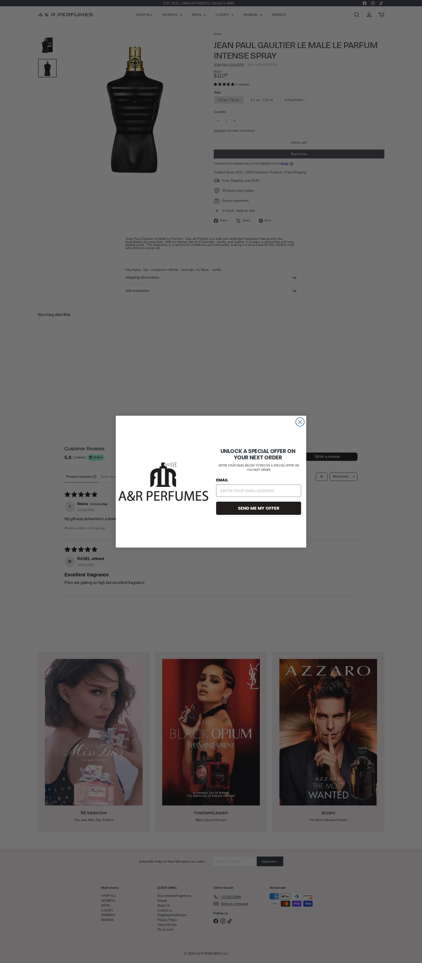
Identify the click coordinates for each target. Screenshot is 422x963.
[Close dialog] (300, 422)
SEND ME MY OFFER (258, 508)
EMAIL (222, 480)
